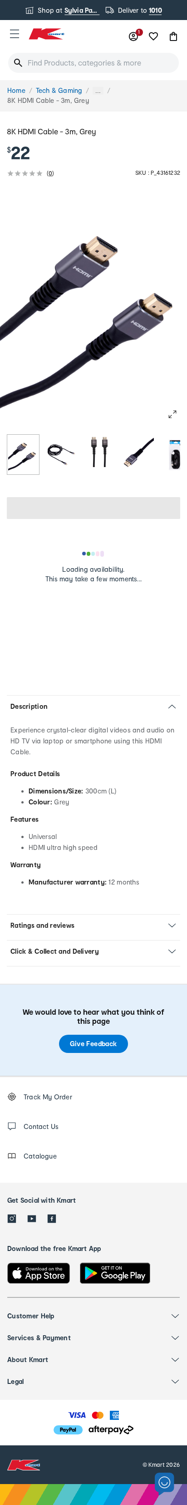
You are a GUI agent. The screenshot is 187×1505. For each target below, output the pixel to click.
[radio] (23, 454)
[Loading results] (93, 553)
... (98, 90)
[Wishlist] (153, 36)
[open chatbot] (164, 1484)
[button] (15, 34)
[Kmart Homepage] (46, 34)
